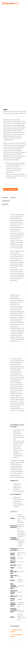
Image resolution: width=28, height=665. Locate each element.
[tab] (5, 197)
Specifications (5, 201)
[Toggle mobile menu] (25, 3)
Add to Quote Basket (10, 189)
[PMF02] (20, 657)
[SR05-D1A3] (8, 657)
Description (5, 197)
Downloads (5, 204)
